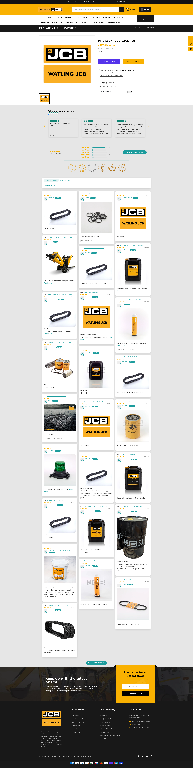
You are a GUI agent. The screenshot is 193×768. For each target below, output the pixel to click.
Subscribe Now (136, 693)
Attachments (76, 726)
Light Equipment (77, 719)
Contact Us (105, 732)
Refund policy (76, 732)
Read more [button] (48, 283)
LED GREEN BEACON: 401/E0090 (56, 446)
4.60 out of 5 (64, 152)
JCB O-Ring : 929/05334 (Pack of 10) (93, 193)
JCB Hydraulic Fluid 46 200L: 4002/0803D (131, 506)
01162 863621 (137, 724)
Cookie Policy (105, 726)
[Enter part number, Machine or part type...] (121, 9)
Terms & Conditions (108, 729)
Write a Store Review (135, 152)
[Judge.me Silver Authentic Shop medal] (92, 168)
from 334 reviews (52, 114)
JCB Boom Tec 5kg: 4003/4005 (55, 546)
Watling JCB (93, 767)
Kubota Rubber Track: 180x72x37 (129, 357)
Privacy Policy (106, 722)
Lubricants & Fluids (78, 722)
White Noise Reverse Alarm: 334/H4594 (130, 193)
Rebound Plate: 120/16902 (91, 292)
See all (130, 92)
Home (132, 28)
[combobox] (95, 9)
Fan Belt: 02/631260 (125, 579)
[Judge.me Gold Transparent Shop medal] (72, 168)
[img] (97, 113)
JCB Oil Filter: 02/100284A (127, 401)
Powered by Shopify (102, 767)
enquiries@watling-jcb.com (141, 721)
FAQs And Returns (107, 719)
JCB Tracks (75, 716)
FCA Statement (106, 739)
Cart (131, 9)
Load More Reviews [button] (96, 663)
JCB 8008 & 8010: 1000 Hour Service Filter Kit (59, 342)
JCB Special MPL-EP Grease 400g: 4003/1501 (132, 299)
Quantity (100, 51)
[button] (126, 82)
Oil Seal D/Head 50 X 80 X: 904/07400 (94, 401)
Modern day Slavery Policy (110, 735)
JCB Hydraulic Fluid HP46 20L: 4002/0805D (132, 245)
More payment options (109, 66)
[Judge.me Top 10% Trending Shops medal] (122, 168)
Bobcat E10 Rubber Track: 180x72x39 (56, 396)
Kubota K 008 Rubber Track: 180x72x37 (57, 193)
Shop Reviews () (65, 180)
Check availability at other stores (111, 76)
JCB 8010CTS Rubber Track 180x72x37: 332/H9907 (60, 294)
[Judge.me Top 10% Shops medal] (112, 168)
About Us (104, 716)
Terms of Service (77, 729)
